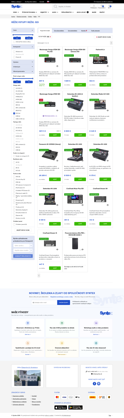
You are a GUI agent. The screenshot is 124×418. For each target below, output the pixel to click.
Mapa (34, 399)
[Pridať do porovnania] (57, 66)
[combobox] (23, 245)
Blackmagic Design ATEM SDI (50, 94)
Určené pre (16, 67)
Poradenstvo (36, 404)
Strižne (30, 16)
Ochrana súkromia (18, 404)
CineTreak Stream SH (100, 188)
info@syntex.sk (97, 374)
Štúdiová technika (21, 16)
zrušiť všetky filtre (23, 230)
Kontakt (42, 2)
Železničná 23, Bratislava (30, 367)
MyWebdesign (66, 415)
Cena (15, 30)
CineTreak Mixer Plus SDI (75, 188)
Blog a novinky (36, 402)
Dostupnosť (16, 47)
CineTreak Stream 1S (50, 233)
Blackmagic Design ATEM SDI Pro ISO (50, 50)
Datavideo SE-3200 (100, 144)
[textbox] (19, 245)
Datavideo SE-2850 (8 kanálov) (75, 95)
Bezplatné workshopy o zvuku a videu (62, 297)
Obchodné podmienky (19, 399)
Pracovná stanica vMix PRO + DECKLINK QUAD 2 (75, 234)
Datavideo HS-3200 (75, 144)
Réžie (35, 16)
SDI (48, 36)
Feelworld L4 (100, 49)
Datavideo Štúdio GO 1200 (100, 94)
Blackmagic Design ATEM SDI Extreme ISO (75, 50)
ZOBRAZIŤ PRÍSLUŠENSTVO (23, 256)
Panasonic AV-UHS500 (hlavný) (50, 144)
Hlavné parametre (19, 71)
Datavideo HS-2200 (50, 188)
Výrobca (15, 62)
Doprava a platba (18, 396)
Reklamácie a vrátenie (19, 402)
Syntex (13, 16)
